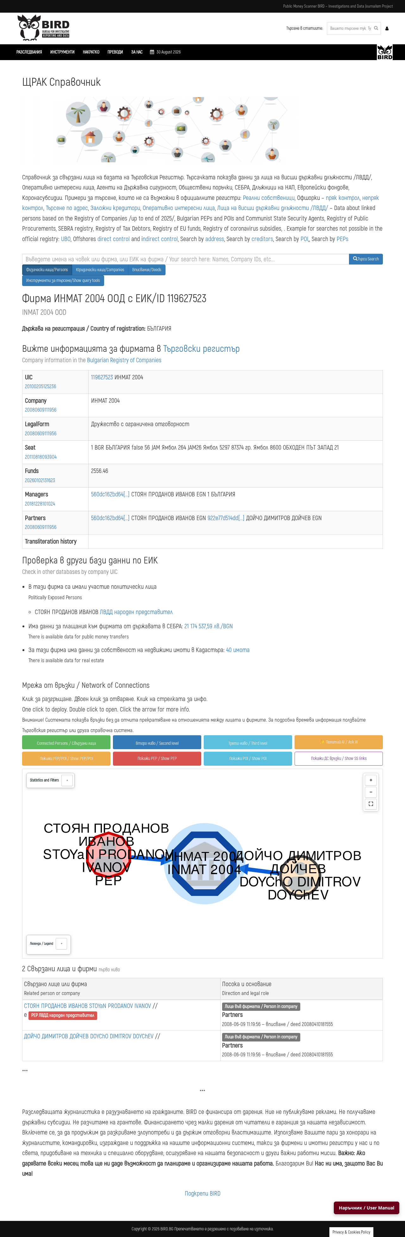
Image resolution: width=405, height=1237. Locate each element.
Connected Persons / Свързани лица (66, 743)
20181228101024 (40, 503)
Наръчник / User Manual (366, 1208)
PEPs (342, 239)
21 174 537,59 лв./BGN (208, 626)
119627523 (103, 377)
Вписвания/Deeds (146, 269)
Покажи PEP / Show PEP (157, 758)
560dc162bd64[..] (111, 494)
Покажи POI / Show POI (248, 758)
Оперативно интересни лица (179, 208)
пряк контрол (343, 198)
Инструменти (62, 52)
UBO (66, 239)
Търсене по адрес (67, 208)
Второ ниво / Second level (157, 743)
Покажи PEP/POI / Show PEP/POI (66, 758)
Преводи (115, 52)
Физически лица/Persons (47, 269)
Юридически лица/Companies (100, 269)
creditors (262, 239)
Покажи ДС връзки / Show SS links (339, 758)
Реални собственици (269, 198)
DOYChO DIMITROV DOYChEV (122, 1036)
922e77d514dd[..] (227, 518)
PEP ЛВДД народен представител (62, 1015)
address (214, 239)
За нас (137, 52)
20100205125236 (40, 386)
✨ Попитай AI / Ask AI (339, 742)
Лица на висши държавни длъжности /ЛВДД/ (272, 208)
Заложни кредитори (115, 208)
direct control (113, 239)
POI (304, 239)
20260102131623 (40, 480)
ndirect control (160, 239)
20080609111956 (40, 410)
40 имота (238, 650)
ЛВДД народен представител (136, 612)
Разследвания (29, 52)
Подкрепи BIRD (203, 1193)
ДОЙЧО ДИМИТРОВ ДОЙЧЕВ (57, 1036)
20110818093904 (41, 457)
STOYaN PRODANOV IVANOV (121, 1006)
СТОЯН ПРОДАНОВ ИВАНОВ (56, 1006)
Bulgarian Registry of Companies (124, 360)
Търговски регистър (201, 349)
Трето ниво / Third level (247, 743)
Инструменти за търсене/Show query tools (63, 280)
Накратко (91, 52)
